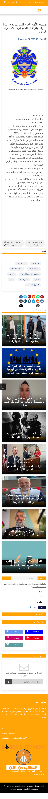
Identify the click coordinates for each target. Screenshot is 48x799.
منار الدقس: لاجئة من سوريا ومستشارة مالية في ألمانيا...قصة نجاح (24, 401)
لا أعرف (39, 602)
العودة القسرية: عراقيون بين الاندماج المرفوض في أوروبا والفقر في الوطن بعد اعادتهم (24, 369)
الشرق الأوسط (33, 285)
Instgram (16, 638)
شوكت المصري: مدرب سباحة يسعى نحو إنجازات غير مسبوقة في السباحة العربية (24, 498)
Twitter (16, 631)
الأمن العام (24, 279)
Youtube (36, 638)
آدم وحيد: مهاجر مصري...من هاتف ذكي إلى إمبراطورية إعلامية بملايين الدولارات (24, 337)
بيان (11, 279)
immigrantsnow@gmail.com (13, 738)
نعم (40, 592)
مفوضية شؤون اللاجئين (30, 274)
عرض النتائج (31, 607)
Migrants (34, 269)
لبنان (37, 279)
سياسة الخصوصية (18, 771)
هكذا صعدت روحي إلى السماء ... (35, 243)
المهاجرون (21, 263)
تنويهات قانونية (39, 774)
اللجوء (11, 274)
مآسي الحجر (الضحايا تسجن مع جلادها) (12, 243)
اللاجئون (35, 263)
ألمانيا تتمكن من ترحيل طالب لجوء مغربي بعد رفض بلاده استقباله (24, 565)
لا (41, 597)
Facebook (36, 631)
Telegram (16, 644)
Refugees (16, 269)
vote (41, 607)
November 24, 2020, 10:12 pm (31, 39)
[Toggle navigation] (38, 10)
